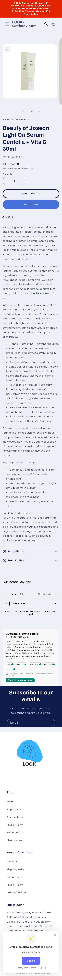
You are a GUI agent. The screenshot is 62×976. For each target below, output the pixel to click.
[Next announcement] (55, 8)
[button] (7, 24)
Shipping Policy (15, 840)
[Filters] (6, 603)
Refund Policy (15, 832)
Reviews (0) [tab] (17, 594)
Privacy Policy (15, 825)
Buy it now (31, 204)
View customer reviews (20, 680)
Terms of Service (16, 892)
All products (14, 809)
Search (11, 801)
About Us (12, 862)
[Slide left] (23, 111)
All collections (15, 817)
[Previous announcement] (6, 8)
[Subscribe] (51, 723)
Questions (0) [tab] (45, 594)
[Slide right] (38, 111)
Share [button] (9, 217)
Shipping (7, 168)
